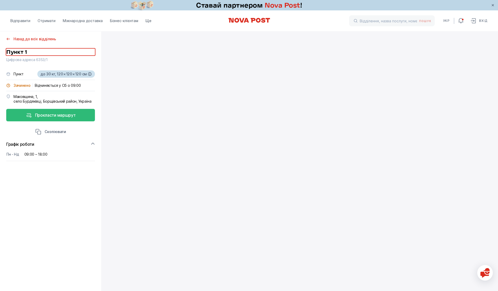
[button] (50, 132)
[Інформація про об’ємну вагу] (90, 74)
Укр (446, 21)
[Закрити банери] (493, 5)
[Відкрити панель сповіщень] (461, 20)
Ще (148, 20)
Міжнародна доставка (83, 20)
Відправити (20, 20)
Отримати (47, 20)
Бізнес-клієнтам (124, 20)
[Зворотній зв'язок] (485, 273)
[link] (249, 5)
